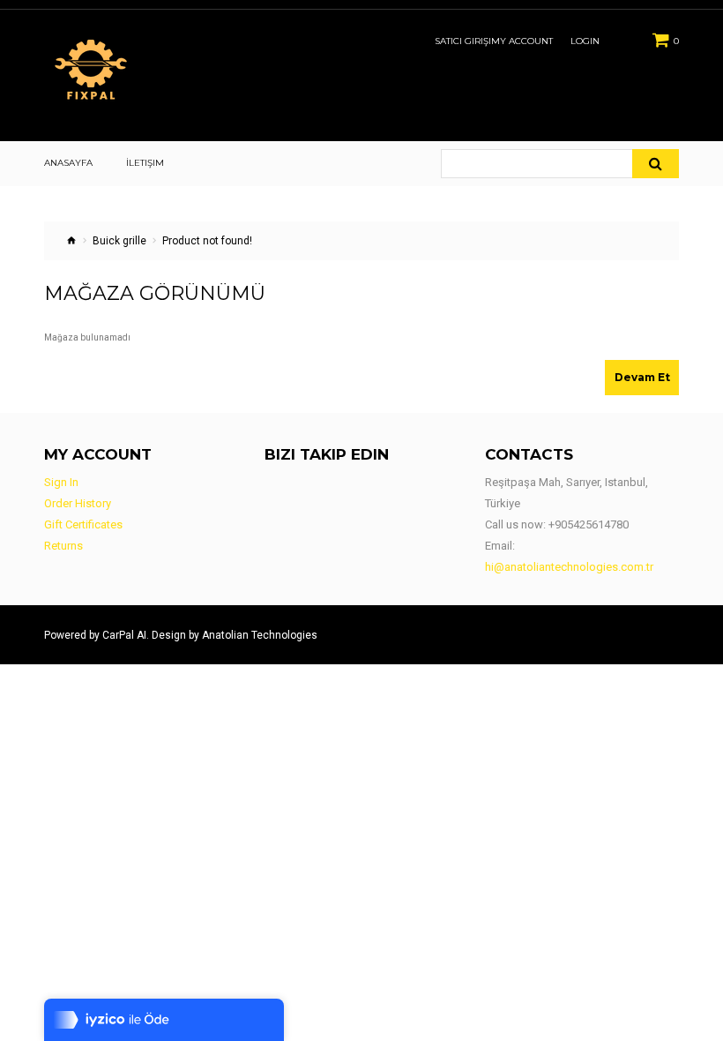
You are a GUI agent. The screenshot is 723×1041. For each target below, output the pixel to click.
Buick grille (119, 241)
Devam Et (642, 377)
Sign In (61, 482)
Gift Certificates (83, 524)
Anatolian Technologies (259, 635)
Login (585, 41)
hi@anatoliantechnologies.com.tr (569, 566)
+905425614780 (588, 524)
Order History (77, 503)
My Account (522, 41)
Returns (63, 545)
